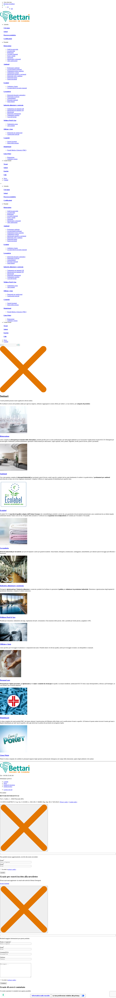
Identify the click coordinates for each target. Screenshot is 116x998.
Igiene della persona (13, 143)
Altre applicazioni (12, 61)
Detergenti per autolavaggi (14, 133)
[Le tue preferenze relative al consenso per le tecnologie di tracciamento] (3, 995)
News (5, 178)
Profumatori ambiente (13, 68)
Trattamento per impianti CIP (15, 109)
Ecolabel (6, 83)
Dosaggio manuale (12, 100)
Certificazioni (8, 38)
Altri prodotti (11, 125)
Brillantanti (10, 52)
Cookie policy (73, 802)
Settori (6, 31)
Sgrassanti (10, 57)
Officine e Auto (8, 129)
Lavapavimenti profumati (14, 69)
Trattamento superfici (13, 115)
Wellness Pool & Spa (10, 120)
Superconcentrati (12, 79)
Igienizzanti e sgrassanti (14, 59)
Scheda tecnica (8, 786)
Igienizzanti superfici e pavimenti (16, 74)
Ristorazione (7, 46)
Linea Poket (7, 154)
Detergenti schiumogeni (14, 113)
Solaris (6, 167)
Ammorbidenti (11, 98)
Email (2, 864)
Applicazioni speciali (13, 134)
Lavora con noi (8, 789)
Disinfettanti (7, 146)
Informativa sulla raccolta (41, 996)
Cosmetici (7, 138)
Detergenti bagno (12, 77)
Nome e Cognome (5, 942)
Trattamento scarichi (13, 73)
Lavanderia (7, 91)
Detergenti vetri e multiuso (14, 76)
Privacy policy (64, 802)
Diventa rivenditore (9, 4)
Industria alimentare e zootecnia (13, 105)
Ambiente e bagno (12, 86)
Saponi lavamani (12, 141)
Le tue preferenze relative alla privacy (66, 996)
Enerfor (6, 171)
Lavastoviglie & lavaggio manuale (17, 88)
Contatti (6, 180)
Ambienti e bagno (12, 159)
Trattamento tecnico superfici (15, 71)
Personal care (5, 680)
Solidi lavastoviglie (12, 49)
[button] (8, 7)
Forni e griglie (11, 56)
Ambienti (6, 64)
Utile (5, 175)
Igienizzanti (10, 112)
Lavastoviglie (11, 51)
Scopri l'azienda (4, 883)
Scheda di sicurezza (9, 785)
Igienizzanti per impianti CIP (15, 110)
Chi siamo (7, 28)
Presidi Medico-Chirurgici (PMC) (16, 150)
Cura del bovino (11, 117)
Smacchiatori (11, 101)
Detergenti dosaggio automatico (16, 95)
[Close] (24, 827)
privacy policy (12, 869)
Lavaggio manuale (12, 54)
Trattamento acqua (12, 124)
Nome (2, 860)
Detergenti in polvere (13, 96)
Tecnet (6, 164)
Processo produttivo (10, 35)
